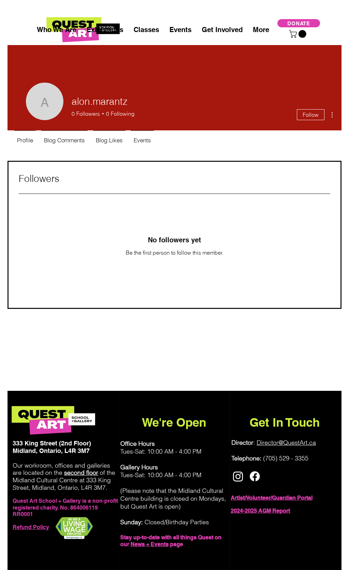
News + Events (150, 544)
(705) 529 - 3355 (285, 458)
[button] (298, 34)
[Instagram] (238, 476)
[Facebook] (254, 476)
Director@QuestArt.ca (286, 442)
